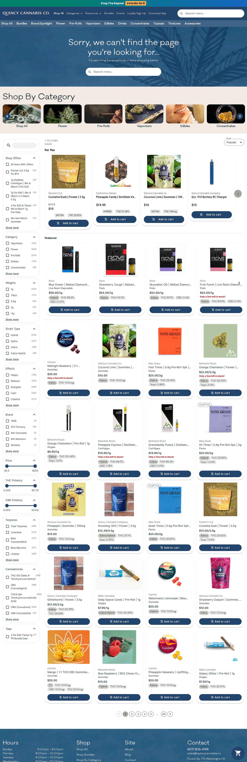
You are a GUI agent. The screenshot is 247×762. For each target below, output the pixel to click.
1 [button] (125, 714)
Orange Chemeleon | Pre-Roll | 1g (68, 443)
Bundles (109, 13)
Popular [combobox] (231, 142)
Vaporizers (144, 126)
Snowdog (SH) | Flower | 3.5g (117, 525)
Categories (72, 13)
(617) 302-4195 (198, 749)
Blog (128, 755)
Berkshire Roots (207, 363)
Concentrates (226, 126)
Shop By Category (88, 760)
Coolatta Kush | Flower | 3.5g (217, 525)
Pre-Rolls (103, 126)
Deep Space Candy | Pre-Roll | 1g (119, 599)
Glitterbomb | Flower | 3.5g (64, 599)
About (129, 749)
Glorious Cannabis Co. (110, 363)
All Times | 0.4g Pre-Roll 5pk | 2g (220, 444)
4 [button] (144, 714)
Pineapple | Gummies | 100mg (66, 525)
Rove (51, 280)
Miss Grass (154, 363)
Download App (157, 13)
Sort (229, 138)
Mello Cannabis (106, 595)
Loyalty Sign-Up (136, 13)
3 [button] (138, 714)
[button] (8, 145)
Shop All (59, 13)
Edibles (185, 126)
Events (121, 13)
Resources (91, 13)
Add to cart (71, 309)
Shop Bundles (85, 755)
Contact (130, 760)
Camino (51, 362)
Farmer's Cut (206, 522)
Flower (62, 126)
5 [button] (151, 714)
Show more (12, 227)
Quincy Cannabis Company (113, 522)
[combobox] (213, 13)
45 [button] (163, 714)
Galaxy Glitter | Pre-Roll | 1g (217, 673)
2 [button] (131, 714)
